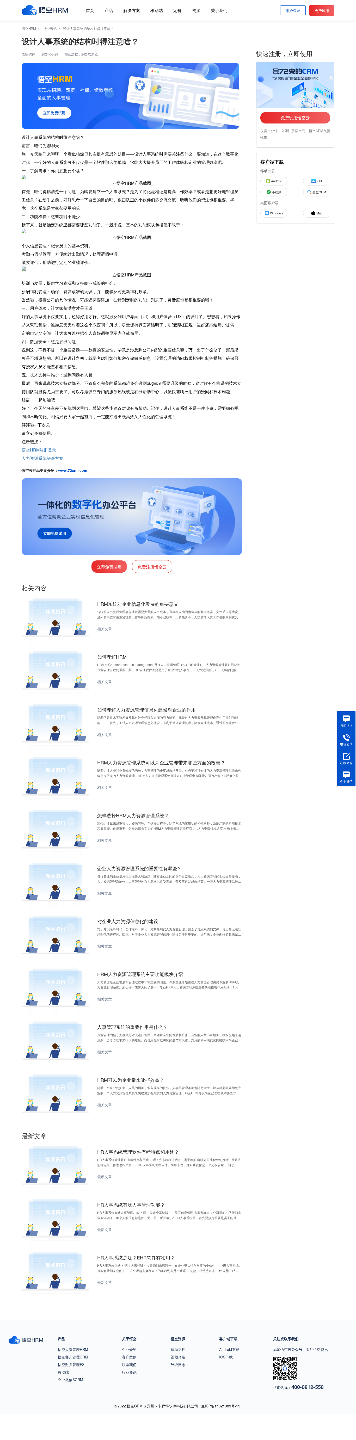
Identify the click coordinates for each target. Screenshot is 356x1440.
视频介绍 (178, 1356)
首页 (90, 10)
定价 (177, 10)
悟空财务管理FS (71, 1364)
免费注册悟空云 (152, 567)
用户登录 (293, 10)
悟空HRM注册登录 (39, 450)
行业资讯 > (53, 28)
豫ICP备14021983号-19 (220, 1405)
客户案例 (129, 1356)
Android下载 (229, 1349)
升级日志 (178, 1364)
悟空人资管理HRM (73, 1349)
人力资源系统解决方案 (42, 458)
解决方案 (131, 10)
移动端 (156, 10)
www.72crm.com (72, 470)
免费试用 (322, 10)
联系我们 (129, 1364)
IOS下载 (226, 1356)
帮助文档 (178, 1349)
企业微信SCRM (70, 1379)
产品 (109, 10)
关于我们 (219, 10)
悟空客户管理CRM (73, 1356)
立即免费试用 (109, 567)
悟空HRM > (32, 28)
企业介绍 (129, 1349)
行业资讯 (129, 1372)
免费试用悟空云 (295, 118)
